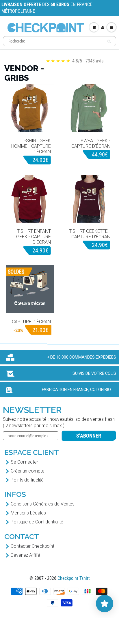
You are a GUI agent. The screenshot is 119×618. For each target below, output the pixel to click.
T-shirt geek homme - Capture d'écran (31, 146)
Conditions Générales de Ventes (43, 504)
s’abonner (88, 436)
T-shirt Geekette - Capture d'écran (89, 233)
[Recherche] (109, 41)
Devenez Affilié (25, 555)
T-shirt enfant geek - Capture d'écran (33, 236)
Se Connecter (24, 462)
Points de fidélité (27, 480)
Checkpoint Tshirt (73, 578)
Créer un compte (27, 471)
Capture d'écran (31, 321)
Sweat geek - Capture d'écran (90, 143)
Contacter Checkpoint (32, 546)
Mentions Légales (28, 513)
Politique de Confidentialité (37, 522)
